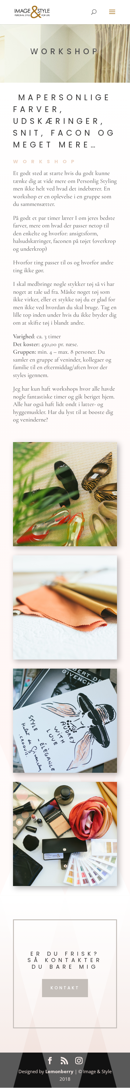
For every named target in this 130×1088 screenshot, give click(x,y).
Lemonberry (59, 1071)
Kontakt (65, 988)
